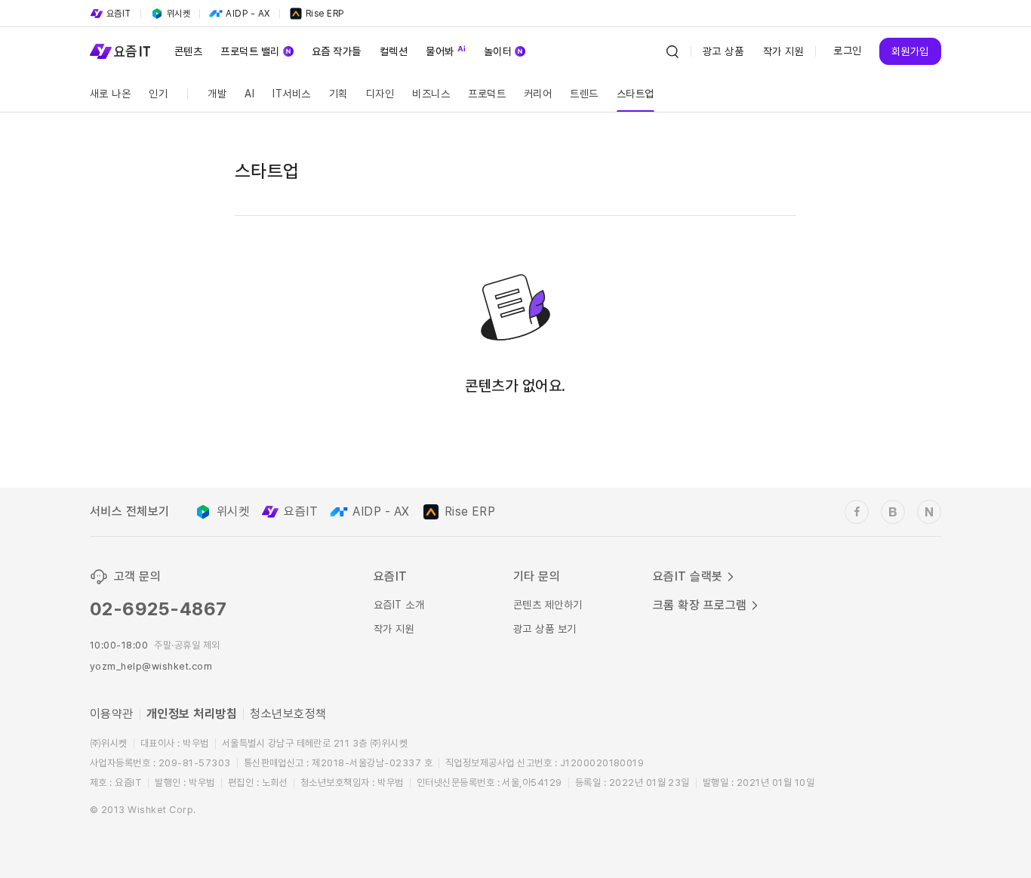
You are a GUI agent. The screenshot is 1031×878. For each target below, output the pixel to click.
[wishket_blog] (893, 512)
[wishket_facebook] (857, 512)
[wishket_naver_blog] (929, 512)
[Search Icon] (672, 51)
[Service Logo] (120, 51)
